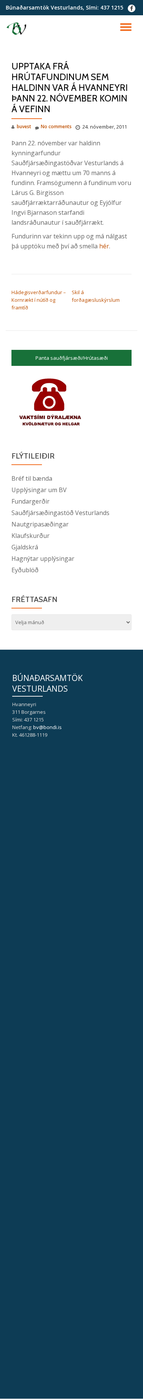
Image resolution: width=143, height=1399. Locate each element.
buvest (24, 126)
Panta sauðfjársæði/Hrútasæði (71, 357)
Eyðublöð (25, 570)
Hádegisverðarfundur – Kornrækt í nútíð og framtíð (38, 300)
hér (104, 246)
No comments (56, 126)
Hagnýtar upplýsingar (42, 558)
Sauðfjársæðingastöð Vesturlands (60, 513)
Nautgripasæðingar (40, 524)
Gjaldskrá (24, 547)
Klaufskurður (30, 535)
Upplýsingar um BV (39, 490)
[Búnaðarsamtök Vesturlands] (18, 28)
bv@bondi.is (47, 727)
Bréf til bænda (31, 478)
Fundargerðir (30, 501)
